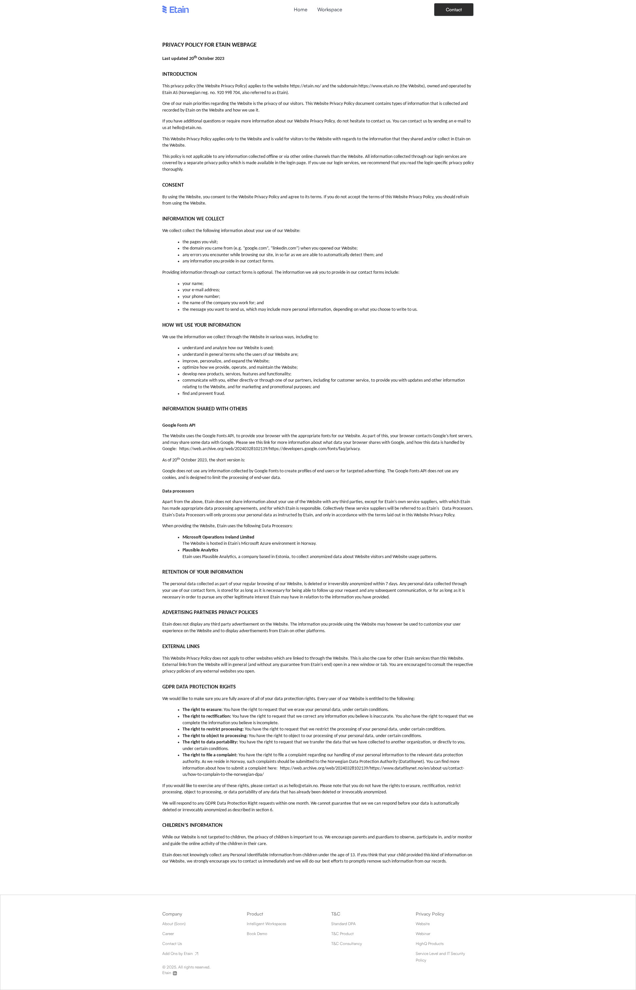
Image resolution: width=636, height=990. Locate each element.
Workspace (329, 9)
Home (300, 9)
